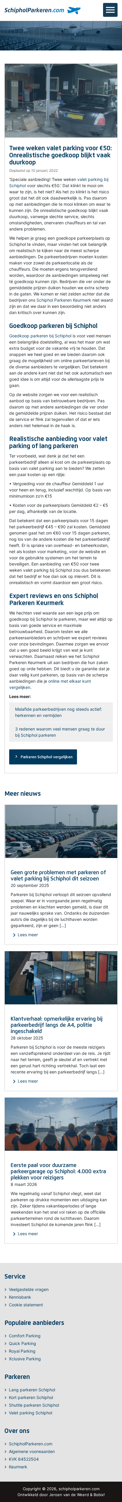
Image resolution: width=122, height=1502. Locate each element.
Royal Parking (22, 1351)
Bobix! (99, 1494)
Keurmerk (18, 1466)
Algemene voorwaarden (32, 1451)
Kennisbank (20, 1297)
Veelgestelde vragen (29, 1289)
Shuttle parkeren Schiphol (34, 1405)
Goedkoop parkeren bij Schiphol (40, 335)
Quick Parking (22, 1343)
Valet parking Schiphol (30, 1412)
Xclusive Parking (25, 1358)
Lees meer (24, 935)
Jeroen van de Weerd (69, 1494)
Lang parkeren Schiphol (32, 1389)
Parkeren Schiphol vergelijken (43, 756)
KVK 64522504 (24, 1459)
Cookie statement (26, 1304)
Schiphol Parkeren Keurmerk (63, 300)
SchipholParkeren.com (30, 1443)
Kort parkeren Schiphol (31, 1397)
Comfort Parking (25, 1335)
